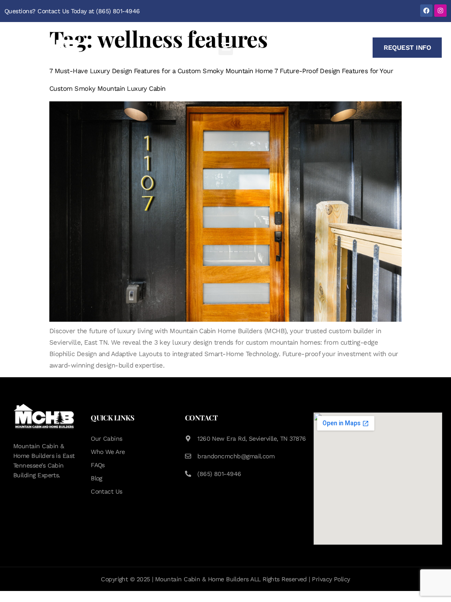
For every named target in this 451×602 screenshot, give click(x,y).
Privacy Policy (331, 579)
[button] (225, 48)
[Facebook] (426, 10)
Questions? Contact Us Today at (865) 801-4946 (72, 11)
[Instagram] (440, 10)
